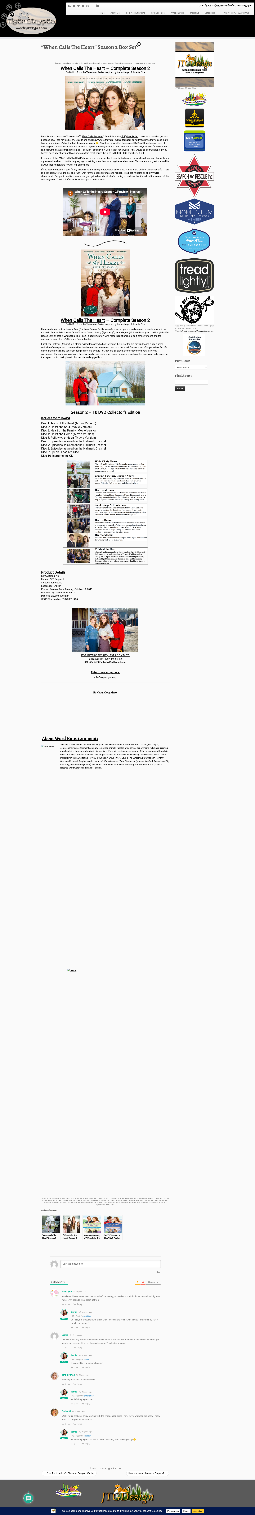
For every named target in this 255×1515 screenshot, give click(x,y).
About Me (115, 13)
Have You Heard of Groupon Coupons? (148, 1473)
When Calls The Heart (83, 320)
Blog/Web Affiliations (135, 13)
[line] (105, 243)
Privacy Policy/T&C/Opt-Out (236, 13)
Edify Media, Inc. (113, 658)
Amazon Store (177, 13)
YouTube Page (158, 13)
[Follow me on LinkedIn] (98, 5)
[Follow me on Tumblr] (92, 5)
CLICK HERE (120, 153)
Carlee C (66, 1411)
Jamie (74, 1312)
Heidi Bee (87, 1316)
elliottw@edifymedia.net (113, 662)
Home (102, 13)
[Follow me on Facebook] (84, 5)
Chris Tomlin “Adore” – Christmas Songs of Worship (69, 1473)
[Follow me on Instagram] (88, 5)
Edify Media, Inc (129, 136)
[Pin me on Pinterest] (95, 5)
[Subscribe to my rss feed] (70, 5)
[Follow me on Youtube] (93, 5)
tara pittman (68, 1375)
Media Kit (194, 13)
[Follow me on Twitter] (79, 5)
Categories (210, 13)
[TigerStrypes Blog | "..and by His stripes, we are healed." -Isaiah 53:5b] (29, 19)
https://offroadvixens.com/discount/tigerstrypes (194, 331)
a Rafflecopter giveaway (105, 677)
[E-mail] (75, 5)
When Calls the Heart (92, 136)
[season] (105, 283)
